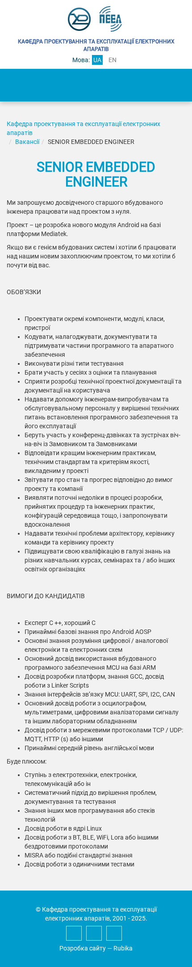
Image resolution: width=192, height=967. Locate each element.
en (113, 59)
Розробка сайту (82, 948)
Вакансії (27, 141)
